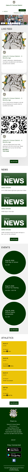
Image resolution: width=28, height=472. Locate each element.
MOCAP (13, 440)
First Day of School (12, 262)
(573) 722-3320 (17, 430)
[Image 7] (15, 23)
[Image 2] (4, 23)
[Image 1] (2, 23)
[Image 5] (10, 23)
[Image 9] (19, 23)
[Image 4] (8, 23)
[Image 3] (6, 23)
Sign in (22, 10)
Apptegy (17, 470)
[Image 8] (17, 23)
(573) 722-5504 (17, 431)
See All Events (14, 329)
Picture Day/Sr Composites (10, 313)
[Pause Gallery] (25, 23)
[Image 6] (13, 23)
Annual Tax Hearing (12, 288)
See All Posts (14, 161)
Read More (6, 149)
